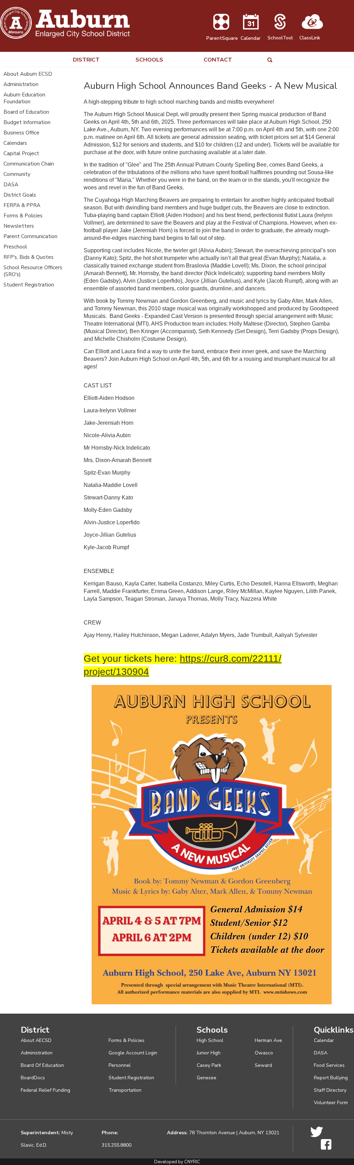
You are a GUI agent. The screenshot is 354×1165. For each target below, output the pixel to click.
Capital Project (21, 153)
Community (16, 174)
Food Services (329, 1065)
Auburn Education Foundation (24, 98)
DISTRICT (86, 60)
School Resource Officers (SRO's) (32, 271)
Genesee (206, 1077)
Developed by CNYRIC (177, 1162)
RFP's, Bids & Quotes (28, 257)
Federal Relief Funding (45, 1090)
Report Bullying (331, 1077)
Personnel (120, 1065)
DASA (10, 184)
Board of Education (26, 112)
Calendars (15, 143)
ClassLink (309, 38)
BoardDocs (33, 1077)
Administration (20, 84)
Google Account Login (133, 1053)
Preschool (15, 246)
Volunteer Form (331, 1102)
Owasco (264, 1053)
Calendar (251, 38)
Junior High (209, 1053)
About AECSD (36, 1040)
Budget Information (26, 122)
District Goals (19, 194)
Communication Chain (28, 163)
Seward (263, 1065)
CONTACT (218, 60)
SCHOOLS (149, 60)
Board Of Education (42, 1065)
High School (210, 1040)
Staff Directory (330, 1090)
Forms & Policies (23, 215)
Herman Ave (268, 1040)
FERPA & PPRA (21, 205)
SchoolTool (280, 38)
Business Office (21, 132)
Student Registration (28, 284)
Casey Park (209, 1065)
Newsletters (18, 226)
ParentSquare (222, 38)
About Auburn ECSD (27, 74)
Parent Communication (30, 236)
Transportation (125, 1090)
